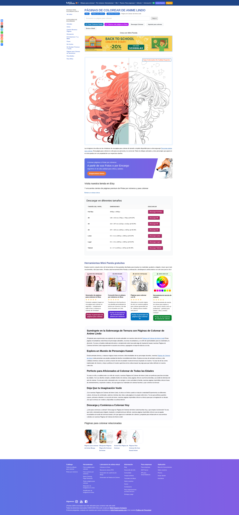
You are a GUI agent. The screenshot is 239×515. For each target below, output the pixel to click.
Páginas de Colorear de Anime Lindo (153, 338)
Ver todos (69, 14)
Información (147, 3)
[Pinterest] (1, 35)
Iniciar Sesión (160, 3)
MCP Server (144, 470)
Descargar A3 (154, 230)
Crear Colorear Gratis (95, 24)
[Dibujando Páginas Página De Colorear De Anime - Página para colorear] (106, 436)
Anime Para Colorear (113, 13)
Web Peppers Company (118, 508)
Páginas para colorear (98, 13)
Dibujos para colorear (87, 3)
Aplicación (161, 464)
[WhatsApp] (1, 32)
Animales (69, 24)
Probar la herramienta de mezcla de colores (162, 318)
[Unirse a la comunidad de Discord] (154, 3)
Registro (169, 3)
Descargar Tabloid (155, 248)
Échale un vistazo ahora (92, 192)
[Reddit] (1, 38)
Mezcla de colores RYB (107, 470)
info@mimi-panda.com (119, 510)
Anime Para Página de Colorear (121, 447)
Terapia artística (129, 475)
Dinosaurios (70, 34)
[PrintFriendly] (1, 41)
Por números (100, 3)
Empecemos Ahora (96, 173)
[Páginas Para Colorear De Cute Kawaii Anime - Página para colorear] (136, 436)
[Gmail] (1, 23)
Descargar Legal (155, 242)
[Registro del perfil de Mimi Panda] (128, 43)
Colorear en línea (105, 467)
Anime (68, 27)
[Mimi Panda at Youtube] (82, 501)
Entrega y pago (128, 494)
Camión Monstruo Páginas (72, 30)
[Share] (1, 44)
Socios (126, 484)
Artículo (139, 3)
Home (87, 13)
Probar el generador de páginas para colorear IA (140, 316)
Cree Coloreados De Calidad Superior (156, 60)
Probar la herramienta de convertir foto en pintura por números (117, 314)
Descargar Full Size (156, 211)
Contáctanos (128, 487)
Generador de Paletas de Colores (110, 477)
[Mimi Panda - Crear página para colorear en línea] (70, 3)
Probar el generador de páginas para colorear (95, 315)
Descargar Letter (155, 236)
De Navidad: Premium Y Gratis (73, 47)
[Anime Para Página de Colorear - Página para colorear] (121, 436)
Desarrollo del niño (129, 470)
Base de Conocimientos (165, 467)
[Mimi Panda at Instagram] (77, 501)
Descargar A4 (154, 224)
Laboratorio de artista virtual (110, 464)
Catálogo (69, 464)
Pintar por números (72, 472)
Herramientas (109, 3)
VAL (116, 3)
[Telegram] (1, 29)
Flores (68, 41)
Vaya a (154, 18)
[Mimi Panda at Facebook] (86, 501)
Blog (125, 467)
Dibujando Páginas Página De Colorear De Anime (105, 448)
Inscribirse (161, 478)
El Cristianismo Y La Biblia (73, 37)
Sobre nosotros (128, 481)
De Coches (70, 44)
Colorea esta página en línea (118, 24)
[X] (1, 26)
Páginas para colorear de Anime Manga (91, 447)
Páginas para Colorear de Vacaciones (73, 52)
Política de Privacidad (143, 510)
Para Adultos (70, 56)
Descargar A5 (154, 218)
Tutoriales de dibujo (130, 478)
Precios (122, 3)
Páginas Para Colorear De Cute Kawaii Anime (134, 448)
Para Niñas (70, 59)
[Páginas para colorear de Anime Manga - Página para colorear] (91, 436)
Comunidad (127, 473)
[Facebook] (1, 20)
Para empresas (130, 3)
